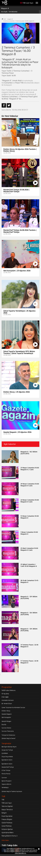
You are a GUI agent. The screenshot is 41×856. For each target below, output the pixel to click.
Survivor (4, 777)
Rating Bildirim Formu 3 (9, 836)
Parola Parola (6, 773)
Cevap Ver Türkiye (7, 750)
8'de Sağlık (5, 697)
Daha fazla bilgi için (20, 853)
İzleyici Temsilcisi (7, 809)
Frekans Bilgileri (7, 819)
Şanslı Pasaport (6, 781)
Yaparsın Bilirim (6, 784)
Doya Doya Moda (7, 756)
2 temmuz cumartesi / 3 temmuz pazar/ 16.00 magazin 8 (18, 21)
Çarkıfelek (5, 753)
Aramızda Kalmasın (8, 700)
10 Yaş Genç (5, 694)
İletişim (4, 813)
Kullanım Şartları (7, 829)
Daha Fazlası (5, 840)
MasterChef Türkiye (8, 767)
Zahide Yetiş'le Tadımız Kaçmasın (12, 791)
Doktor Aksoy (6, 711)
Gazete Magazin (7, 714)
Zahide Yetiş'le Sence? (8, 738)
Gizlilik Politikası (7, 823)
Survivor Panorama (8, 731)
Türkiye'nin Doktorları (8, 735)
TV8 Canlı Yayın (28, 3)
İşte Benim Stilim (7, 760)
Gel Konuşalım (6, 717)
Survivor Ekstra (6, 728)
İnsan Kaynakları (7, 816)
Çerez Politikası (7, 826)
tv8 (4, 19)
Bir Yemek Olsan (7, 703)
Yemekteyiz (5, 787)
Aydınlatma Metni (7, 832)
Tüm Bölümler (13, 11)
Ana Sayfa (4, 11)
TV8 (3, 800)
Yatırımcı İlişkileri (7, 806)
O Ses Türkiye (6, 770)
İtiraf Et (4, 724)
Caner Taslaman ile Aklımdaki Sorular (13, 707)
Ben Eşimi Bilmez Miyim (9, 747)
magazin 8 (10, 19)
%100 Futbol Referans (9, 690)
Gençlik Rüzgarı (6, 721)
